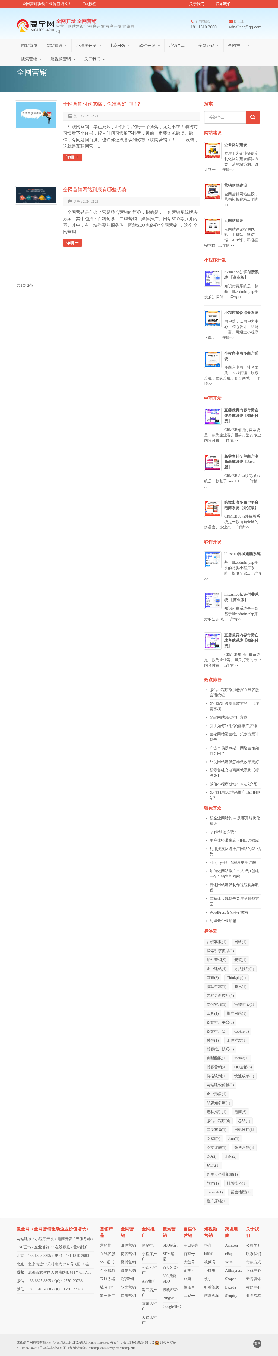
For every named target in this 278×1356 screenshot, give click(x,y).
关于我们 (196, 4)
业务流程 (253, 1296)
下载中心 (253, 1271)
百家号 (189, 1254)
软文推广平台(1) (220, 1022)
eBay (229, 1254)
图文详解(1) (216, 1148)
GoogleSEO (172, 1307)
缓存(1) (213, 1040)
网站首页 (29, 45)
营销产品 (177, 45)
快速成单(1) (244, 1076)
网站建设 (54, 45)
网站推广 (149, 1245)
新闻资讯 (253, 1279)
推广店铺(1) (216, 1201)
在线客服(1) (216, 942)
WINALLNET (65, 1342)
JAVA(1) (213, 1165)
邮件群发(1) (237, 1040)
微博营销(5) (244, 1148)
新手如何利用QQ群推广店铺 (233, 726)
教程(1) (213, 1183)
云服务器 (83, 1239)
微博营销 (128, 1262)
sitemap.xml (97, 1348)
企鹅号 (189, 1271)
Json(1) (233, 1139)
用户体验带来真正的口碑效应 (234, 840)
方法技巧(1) (244, 969)
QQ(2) (212, 1156)
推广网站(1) (237, 1013)
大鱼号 (189, 1262)
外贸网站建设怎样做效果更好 (234, 762)
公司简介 (253, 1245)
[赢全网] (36, 25)
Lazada (230, 1287)
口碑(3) (213, 978)
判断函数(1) (216, 1058)
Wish (229, 1262)
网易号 (189, 1296)
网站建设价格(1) (220, 1085)
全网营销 (206, 45)
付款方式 (253, 1262)
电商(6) (240, 1112)
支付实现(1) (216, 1005)
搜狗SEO (170, 1290)
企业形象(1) (216, 1094)
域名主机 (107, 1287)
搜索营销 (29, 59)
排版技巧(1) (237, 1183)
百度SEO (170, 1268)
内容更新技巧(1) (220, 996)
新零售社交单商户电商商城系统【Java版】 (241, 461)
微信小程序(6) (218, 1121)
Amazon (231, 1245)
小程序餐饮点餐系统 (241, 313)
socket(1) (241, 1058)
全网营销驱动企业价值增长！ (47, 4)
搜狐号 (189, 1287)
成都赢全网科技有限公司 (34, 1342)
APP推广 (149, 1281)
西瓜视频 (211, 1296)
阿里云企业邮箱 (223, 921)
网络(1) (240, 942)
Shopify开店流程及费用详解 (233, 863)
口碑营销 (128, 1296)
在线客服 (62, 1247)
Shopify (231, 1296)
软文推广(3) (216, 1031)
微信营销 (128, 1271)
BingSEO (170, 1298)
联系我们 (223, 4)
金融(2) (231, 1156)
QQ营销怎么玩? (223, 832)
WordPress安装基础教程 (229, 912)
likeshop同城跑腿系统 (242, 554)
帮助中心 (253, 1287)
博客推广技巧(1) (220, 1049)
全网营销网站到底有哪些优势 (95, 189)
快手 (208, 1279)
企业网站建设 (235, 145)
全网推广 (236, 45)
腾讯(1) (240, 987)
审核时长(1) (244, 1005)
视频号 (210, 1262)
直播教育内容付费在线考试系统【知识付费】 (241, 415)
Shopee (230, 1279)
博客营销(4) (216, 1067)
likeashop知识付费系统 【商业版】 (241, 275)
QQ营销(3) (243, 1067)
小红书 (210, 1271)
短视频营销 (60, 59)
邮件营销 (128, 1245)
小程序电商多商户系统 (241, 356)
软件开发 (147, 45)
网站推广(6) (244, 1130)
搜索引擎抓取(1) (220, 951)
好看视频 (211, 1287)
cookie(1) (241, 1031)
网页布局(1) (216, 1130)
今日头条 (191, 1245)
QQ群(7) (213, 1139)
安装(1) (240, 960)
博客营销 (128, 1254)
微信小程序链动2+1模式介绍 (233, 784)
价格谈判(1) (216, 1076)
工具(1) (213, 1013)
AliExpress (233, 1271)
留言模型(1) (241, 1192)
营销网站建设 (235, 185)
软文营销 (128, 1287)
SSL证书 (24, 1247)
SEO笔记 (170, 1245)
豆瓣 (187, 1279)
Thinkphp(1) (236, 978)
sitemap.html (128, 1348)
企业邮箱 (41, 1247)
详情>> (228, 170)
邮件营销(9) (216, 960)
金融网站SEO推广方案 (228, 717)
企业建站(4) (216, 969)
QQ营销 (127, 1279)
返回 (257, 1344)
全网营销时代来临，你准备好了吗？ (102, 104)
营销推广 (81, 1247)
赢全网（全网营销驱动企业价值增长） (53, 1229)
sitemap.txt (112, 1348)
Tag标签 (89, 4)
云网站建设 (233, 221)
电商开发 (118, 45)
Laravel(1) (215, 1192)
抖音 (208, 1245)
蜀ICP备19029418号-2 (138, 1342)
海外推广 (107, 1296)
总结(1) (244, 1121)
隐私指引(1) (216, 1112)
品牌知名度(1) (218, 1103)
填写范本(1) (216, 987)
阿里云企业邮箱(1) (222, 1174)
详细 (70, 157)
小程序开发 (86, 45)
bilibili (209, 1254)
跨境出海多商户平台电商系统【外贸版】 (241, 505)
